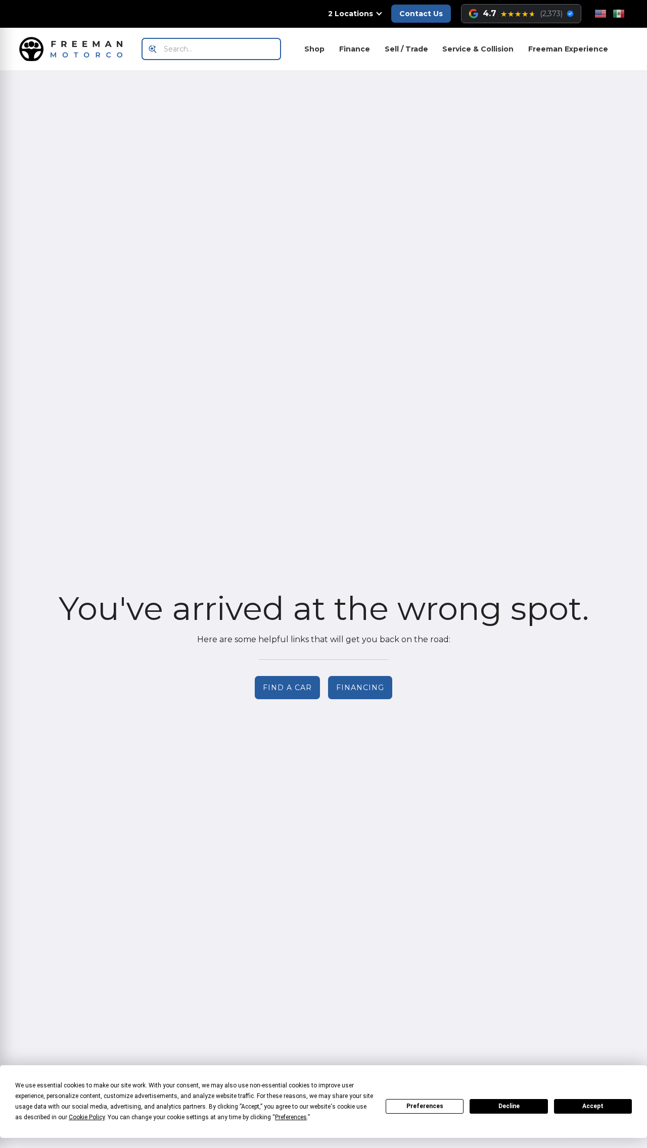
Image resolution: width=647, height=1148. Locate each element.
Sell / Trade (406, 49)
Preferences (424, 1106)
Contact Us (421, 13)
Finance (354, 49)
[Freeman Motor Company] (73, 49)
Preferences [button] (291, 1117)
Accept (593, 1106)
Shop (314, 49)
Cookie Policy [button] (87, 1117)
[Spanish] (619, 14)
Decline (509, 1106)
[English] (600, 14)
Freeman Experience (568, 49)
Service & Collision (478, 49)
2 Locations (350, 13)
